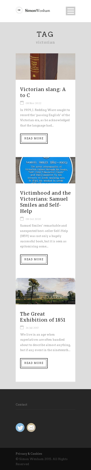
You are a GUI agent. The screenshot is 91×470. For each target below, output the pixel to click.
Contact (21, 404)
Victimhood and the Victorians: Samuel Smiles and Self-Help (45, 202)
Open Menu (70, 11)
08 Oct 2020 (33, 219)
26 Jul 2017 (32, 327)
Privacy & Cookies (29, 453)
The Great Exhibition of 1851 (43, 317)
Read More (34, 138)
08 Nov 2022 (33, 103)
